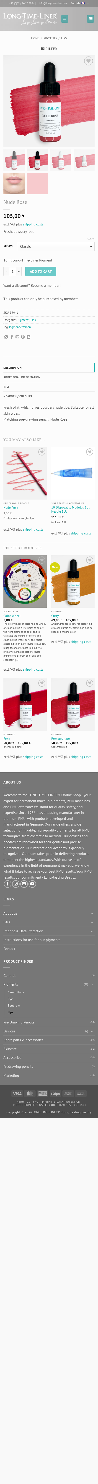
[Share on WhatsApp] (6, 337)
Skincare (10, 1048)
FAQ (6, 922)
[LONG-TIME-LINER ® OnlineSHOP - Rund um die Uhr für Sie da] (30, 18)
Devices (9, 1031)
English (75, 3)
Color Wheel (12, 616)
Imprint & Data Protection (23, 931)
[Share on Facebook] (12, 337)
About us (10, 913)
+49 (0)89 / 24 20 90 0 (21, 3)
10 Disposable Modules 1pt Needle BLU (70, 510)
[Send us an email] (24, 884)
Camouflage (16, 992)
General (9, 975)
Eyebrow (14, 1005)
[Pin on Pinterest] (23, 337)
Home (35, 38)
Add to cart (41, 271)
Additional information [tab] (22, 377)
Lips (64, 38)
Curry (55, 616)
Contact (9, 948)
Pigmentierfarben (20, 327)
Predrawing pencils (18, 1066)
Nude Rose (10, 508)
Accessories (12, 1057)
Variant (8, 245)
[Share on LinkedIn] (28, 337)
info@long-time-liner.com (53, 3)
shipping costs (33, 224)
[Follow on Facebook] (7, 884)
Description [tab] (12, 368)
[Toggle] (92, 913)
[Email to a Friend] (17, 337)
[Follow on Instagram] (16, 884)
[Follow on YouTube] (32, 884)
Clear (91, 238)
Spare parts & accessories (23, 1039)
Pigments (50, 38)
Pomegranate (60, 739)
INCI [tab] (6, 387)
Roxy (6, 739)
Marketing (11, 1075)
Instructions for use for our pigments (31, 939)
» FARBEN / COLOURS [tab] (17, 396)
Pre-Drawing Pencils (18, 1022)
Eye (10, 999)
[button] (64, 19)
